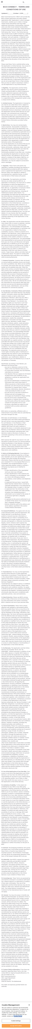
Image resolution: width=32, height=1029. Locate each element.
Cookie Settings (16, 1020)
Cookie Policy (18, 1016)
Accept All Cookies (16, 1025)
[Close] (29, 1005)
